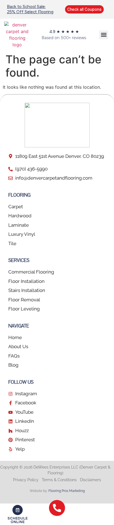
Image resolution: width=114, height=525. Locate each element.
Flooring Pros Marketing (66, 491)
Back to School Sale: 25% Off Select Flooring (30, 9)
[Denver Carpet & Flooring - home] (17, 34)
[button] (103, 34)
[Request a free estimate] (17, 514)
